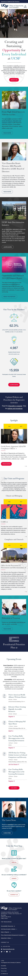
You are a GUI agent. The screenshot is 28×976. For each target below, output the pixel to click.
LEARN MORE (8, 247)
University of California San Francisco (10, 1)
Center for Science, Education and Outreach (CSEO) (11, 121)
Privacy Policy (4, 968)
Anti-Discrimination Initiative (9, 929)
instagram (9, 952)
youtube (7, 952)
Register (10, 716)
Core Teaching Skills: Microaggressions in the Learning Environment (16, 738)
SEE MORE (14, 788)
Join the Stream (13, 764)
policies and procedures (15, 408)
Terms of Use (4, 971)
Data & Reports (6, 932)
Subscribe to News (6, 938)
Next (21, 426)
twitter (1, 952)
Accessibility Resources (8, 926)
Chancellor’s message (15, 406)
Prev (9, 426)
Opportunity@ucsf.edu (8, 949)
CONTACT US (14, 894)
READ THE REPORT (9, 296)
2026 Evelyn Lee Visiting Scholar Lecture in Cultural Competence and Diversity (17, 755)
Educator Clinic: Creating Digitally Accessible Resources (17, 709)
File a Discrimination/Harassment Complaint (13, 935)
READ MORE (7, 133)
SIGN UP (14, 862)
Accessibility (3, 965)
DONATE (14, 878)
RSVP (10, 731)
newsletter (10, 824)
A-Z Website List (4, 973)
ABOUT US (14, 80)
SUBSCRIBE (7, 833)
